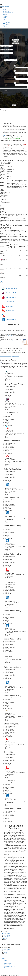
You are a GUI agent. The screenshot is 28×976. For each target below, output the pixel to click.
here (23, 927)
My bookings (6, 11)
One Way (15, 41)
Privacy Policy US (8, 962)
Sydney (3, 958)
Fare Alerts (9, 335)
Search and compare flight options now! (9, 356)
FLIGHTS (5, 16)
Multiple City (15, 43)
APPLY (14, 105)
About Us (6, 960)
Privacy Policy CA (8, 963)
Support (5, 14)
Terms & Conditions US (9, 966)
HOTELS (5, 18)
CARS (4, 19)
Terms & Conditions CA (9, 968)
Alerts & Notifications (8, 12)
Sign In (4, 9)
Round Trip (15, 39)
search (4, 135)
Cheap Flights (6, 933)
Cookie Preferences (8, 965)
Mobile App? (15, 341)
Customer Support (4, 6)
